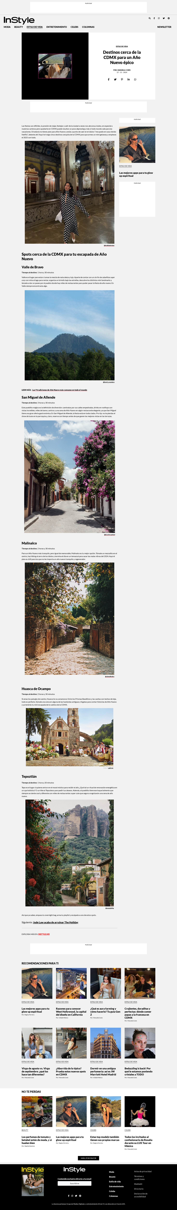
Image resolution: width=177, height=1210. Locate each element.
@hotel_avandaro (109, 354)
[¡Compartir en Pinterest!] (122, 65)
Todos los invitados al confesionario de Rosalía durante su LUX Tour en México (138, 1096)
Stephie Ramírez (30, 1101)
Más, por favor (88, 1113)
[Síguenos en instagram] (159, 3)
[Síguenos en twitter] (164, 3)
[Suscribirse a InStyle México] (33, 1136)
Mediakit (138, 1139)
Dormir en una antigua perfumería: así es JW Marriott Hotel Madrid (103, 1026)
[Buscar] (150, 3)
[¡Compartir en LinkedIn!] (128, 65)
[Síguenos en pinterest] (169, 3)
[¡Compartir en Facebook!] (109, 65)
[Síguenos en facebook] (154, 3)
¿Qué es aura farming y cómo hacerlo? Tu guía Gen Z (105, 966)
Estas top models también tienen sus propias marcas (104, 1093)
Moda (7, 12)
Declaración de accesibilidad (141, 1150)
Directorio (138, 1144)
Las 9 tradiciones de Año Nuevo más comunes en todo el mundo (59, 361)
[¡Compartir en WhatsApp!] (135, 65)
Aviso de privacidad (142, 1126)
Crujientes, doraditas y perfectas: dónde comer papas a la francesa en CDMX (138, 968)
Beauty (18, 12)
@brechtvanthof (109, 506)
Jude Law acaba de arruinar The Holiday (55, 893)
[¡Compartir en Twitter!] (115, 65)
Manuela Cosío (124, 55)
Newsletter (164, 12)
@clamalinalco (109, 648)
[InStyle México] (19, 5)
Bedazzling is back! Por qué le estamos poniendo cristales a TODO (138, 1026)
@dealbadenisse (109, 218)
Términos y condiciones (139, 1132)
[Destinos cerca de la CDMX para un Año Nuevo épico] (55, 51)
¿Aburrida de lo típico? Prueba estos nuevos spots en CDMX (71, 1026)
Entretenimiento (56, 12)
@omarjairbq (109, 880)
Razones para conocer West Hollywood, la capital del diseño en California (71, 966)
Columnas (88, 12)
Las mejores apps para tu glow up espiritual (35, 965)
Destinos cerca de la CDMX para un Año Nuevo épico (122, 42)
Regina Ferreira (29, 970)
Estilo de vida (35, 12)
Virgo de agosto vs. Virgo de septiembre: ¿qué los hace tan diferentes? (36, 1026)
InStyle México (63, 973)
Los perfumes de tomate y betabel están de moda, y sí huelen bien (37, 1094)
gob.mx (110, 740)
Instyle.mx (44, 906)
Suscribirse (74, 1138)
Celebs (74, 12)
